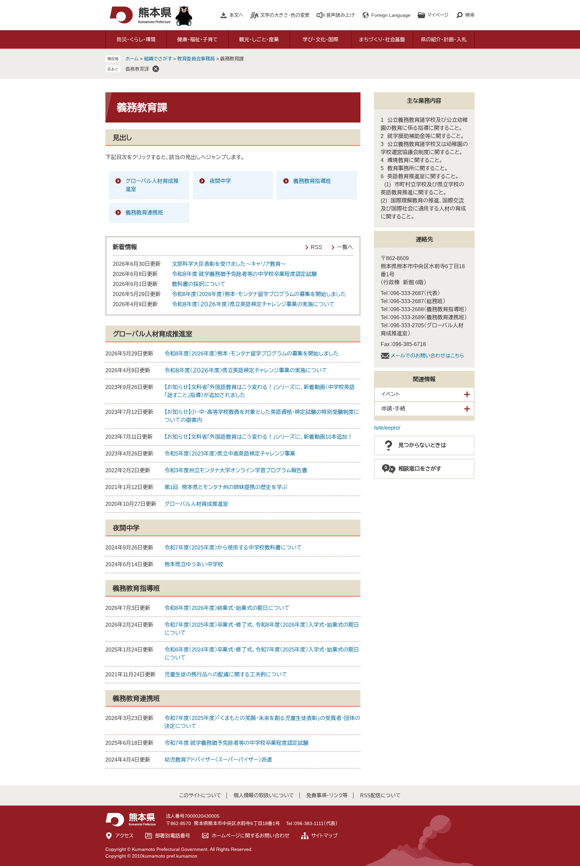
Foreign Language (390, 15)
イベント (390, 394)
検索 (470, 15)
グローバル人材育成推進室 (152, 185)
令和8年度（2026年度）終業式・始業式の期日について (227, 608)
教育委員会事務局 (196, 58)
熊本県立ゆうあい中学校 (193, 564)
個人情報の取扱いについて (264, 795)
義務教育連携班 (144, 212)
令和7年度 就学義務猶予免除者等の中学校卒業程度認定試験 (236, 743)
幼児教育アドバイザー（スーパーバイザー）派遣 (218, 760)
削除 (155, 68)
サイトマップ (324, 835)
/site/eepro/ (387, 428)
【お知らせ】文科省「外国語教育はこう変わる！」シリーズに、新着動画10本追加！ (258, 437)
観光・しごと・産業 (259, 39)
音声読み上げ (340, 15)
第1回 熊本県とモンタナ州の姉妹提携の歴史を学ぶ (225, 487)
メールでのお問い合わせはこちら (427, 355)
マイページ (437, 15)
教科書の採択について (199, 284)
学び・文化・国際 (320, 39)
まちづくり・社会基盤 (382, 39)
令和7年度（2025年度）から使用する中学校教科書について (233, 547)
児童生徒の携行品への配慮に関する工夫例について (225, 674)
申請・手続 (393, 409)
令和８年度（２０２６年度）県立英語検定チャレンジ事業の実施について (253, 304)
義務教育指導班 (312, 181)
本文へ (236, 15)
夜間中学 (220, 181)
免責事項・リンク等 (327, 795)
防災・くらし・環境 (136, 39)
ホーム (132, 58)
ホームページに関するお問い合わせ (251, 835)
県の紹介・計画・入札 (444, 39)
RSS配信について (380, 795)
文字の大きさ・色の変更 (284, 15)
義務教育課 (137, 68)
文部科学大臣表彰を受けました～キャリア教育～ (229, 264)
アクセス (124, 835)
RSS (316, 247)
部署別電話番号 (172, 835)
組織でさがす (158, 58)
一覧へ (345, 247)
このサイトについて (200, 795)
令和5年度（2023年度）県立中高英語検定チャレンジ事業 (229, 453)
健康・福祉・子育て (197, 39)
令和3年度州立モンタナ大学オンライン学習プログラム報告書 (235, 470)
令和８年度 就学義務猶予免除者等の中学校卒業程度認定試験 (244, 274)
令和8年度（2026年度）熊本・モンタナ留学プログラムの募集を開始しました (259, 294)
